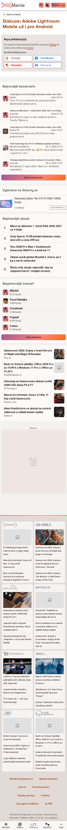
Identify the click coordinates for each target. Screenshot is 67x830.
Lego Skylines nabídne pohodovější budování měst (16, 760)
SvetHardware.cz (13, 375)
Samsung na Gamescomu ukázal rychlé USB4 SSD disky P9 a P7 (28, 383)
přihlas (52, 44)
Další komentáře (33, 177)
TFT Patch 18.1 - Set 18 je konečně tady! (15, 700)
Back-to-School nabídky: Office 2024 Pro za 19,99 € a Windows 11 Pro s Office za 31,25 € (28, 368)
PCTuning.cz (10, 388)
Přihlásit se (58, 5)
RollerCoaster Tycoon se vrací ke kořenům (15, 738)
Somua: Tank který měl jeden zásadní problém (49, 704)
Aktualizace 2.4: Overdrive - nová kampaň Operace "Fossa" (49, 692)
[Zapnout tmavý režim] (47, 5)
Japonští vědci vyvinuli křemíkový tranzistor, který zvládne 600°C (16, 626)
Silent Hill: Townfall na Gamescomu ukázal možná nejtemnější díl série (48, 613)
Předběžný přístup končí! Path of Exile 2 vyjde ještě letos (15, 550)
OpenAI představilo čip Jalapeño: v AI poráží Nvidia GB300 (17, 639)
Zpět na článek (13, 14)
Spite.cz (8, 415)
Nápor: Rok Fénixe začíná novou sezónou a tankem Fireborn (48, 679)
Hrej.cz (7, 357)
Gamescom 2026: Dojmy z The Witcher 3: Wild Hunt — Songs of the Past (48, 576)
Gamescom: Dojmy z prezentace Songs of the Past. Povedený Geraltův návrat (47, 641)
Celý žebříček (33, 337)
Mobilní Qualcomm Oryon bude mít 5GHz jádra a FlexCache (47, 765)
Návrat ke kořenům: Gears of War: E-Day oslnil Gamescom (26, 396)
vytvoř (30, 48)
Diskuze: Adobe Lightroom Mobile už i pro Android (31, 23)
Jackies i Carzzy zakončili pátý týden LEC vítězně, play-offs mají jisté (17, 679)
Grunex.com (10, 402)
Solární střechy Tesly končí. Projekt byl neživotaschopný (49, 754)
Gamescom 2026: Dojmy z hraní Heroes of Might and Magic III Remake (28, 352)
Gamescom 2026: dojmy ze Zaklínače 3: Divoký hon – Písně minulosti (16, 749)
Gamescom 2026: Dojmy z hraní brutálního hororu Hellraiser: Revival (48, 563)
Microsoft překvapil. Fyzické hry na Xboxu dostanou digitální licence (16, 576)
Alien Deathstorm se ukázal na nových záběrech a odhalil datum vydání (27, 410)
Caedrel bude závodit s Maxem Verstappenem (15, 691)
